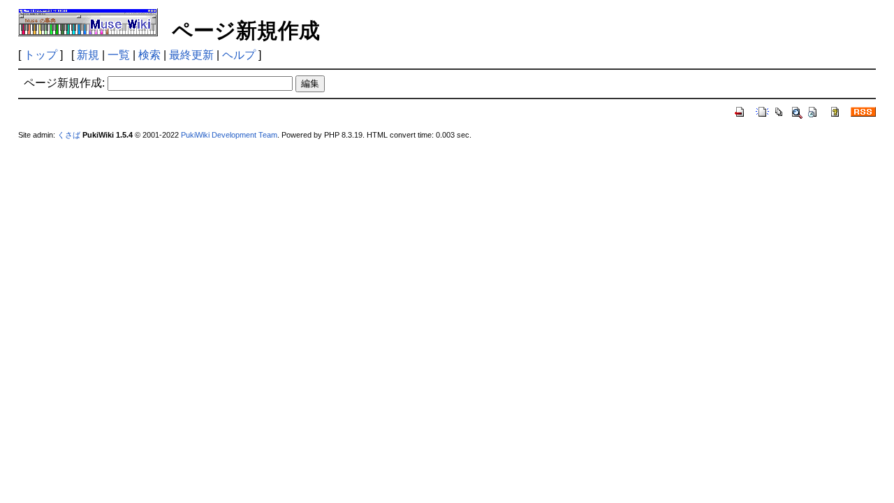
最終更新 (191, 55)
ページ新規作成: (64, 83)
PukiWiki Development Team (229, 135)
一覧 (119, 55)
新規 (88, 55)
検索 (149, 55)
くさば (68, 135)
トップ (40, 55)
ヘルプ (239, 55)
